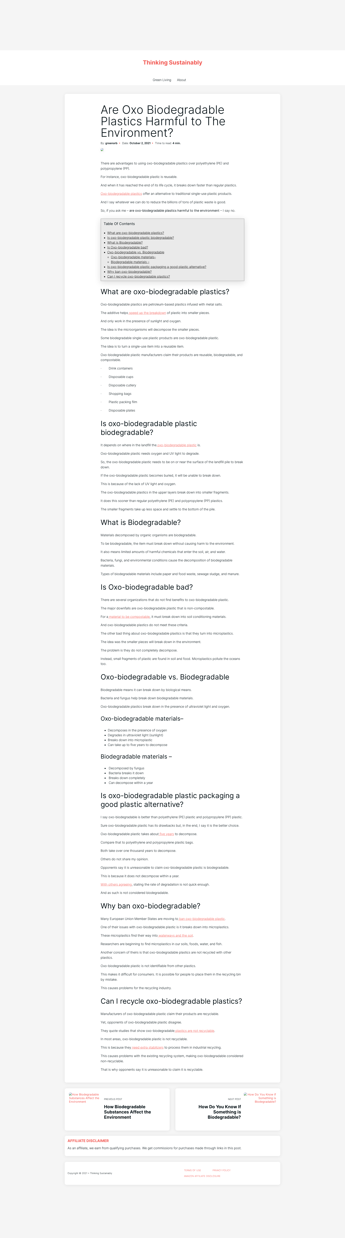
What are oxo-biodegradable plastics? (135, 233)
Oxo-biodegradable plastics (121, 194)
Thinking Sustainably (172, 62)
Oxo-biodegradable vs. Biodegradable (135, 252)
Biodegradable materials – (130, 262)
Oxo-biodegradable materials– (133, 257)
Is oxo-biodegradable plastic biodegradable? (140, 238)
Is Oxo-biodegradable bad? (127, 247)
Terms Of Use (192, 1170)
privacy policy (222, 1170)
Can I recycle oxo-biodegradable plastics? (138, 276)
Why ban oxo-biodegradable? (129, 272)
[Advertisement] (108, 25)
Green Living (162, 80)
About (181, 80)
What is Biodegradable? (125, 242)
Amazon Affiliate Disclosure (202, 1176)
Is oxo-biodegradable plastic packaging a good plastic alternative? (156, 267)
